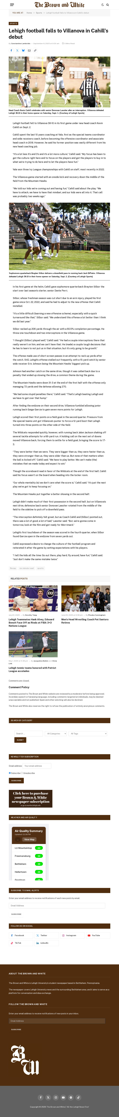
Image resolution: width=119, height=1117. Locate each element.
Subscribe (16, 914)
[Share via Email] (29, 50)
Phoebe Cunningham (97, 615)
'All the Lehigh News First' (77, 1107)
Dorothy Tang (31, 615)
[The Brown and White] (59, 4)
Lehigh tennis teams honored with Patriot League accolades (32, 670)
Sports (13, 23)
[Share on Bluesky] (23, 50)
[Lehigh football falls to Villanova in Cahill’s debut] (59, 82)
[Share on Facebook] (11, 50)
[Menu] (12, 4)
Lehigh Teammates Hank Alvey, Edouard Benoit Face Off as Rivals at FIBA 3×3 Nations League (31, 622)
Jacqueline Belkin (41, 661)
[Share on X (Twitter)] (17, 50)
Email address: (16, 766)
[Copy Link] (35, 50)
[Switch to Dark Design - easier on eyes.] (102, 4)
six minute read (27, 568)
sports (40, 568)
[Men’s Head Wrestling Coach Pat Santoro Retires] (85, 598)
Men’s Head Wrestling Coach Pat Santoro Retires (85, 621)
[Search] (107, 4)
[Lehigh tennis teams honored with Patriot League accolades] (33, 644)
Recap (13, 568)
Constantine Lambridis (20, 44)
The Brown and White (56, 1107)
